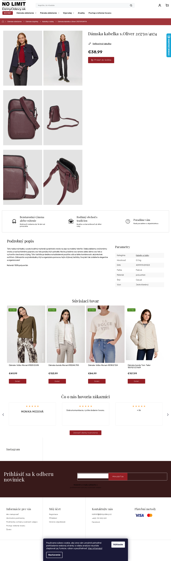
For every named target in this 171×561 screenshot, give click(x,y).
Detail (17, 381)
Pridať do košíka (102, 60)
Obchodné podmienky (15, 518)
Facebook (96, 522)
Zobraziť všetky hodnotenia (85, 433)
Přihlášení (53, 518)
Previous (3, 414)
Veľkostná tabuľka (102, 43)
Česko (9, 529)
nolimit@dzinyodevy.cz (102, 514)
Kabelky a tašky (142, 255)
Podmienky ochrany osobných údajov (21, 522)
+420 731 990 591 (99, 518)
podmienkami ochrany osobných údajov (85, 487)
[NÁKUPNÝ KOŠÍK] (166, 5)
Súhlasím (118, 544)
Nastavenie (54, 555)
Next (168, 414)
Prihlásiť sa (118, 477)
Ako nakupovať (12, 514)
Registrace (53, 514)
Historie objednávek (57, 522)
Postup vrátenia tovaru (15, 526)
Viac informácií (95, 548)
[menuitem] (7, 13)
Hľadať (131, 5)
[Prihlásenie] (159, 5)
